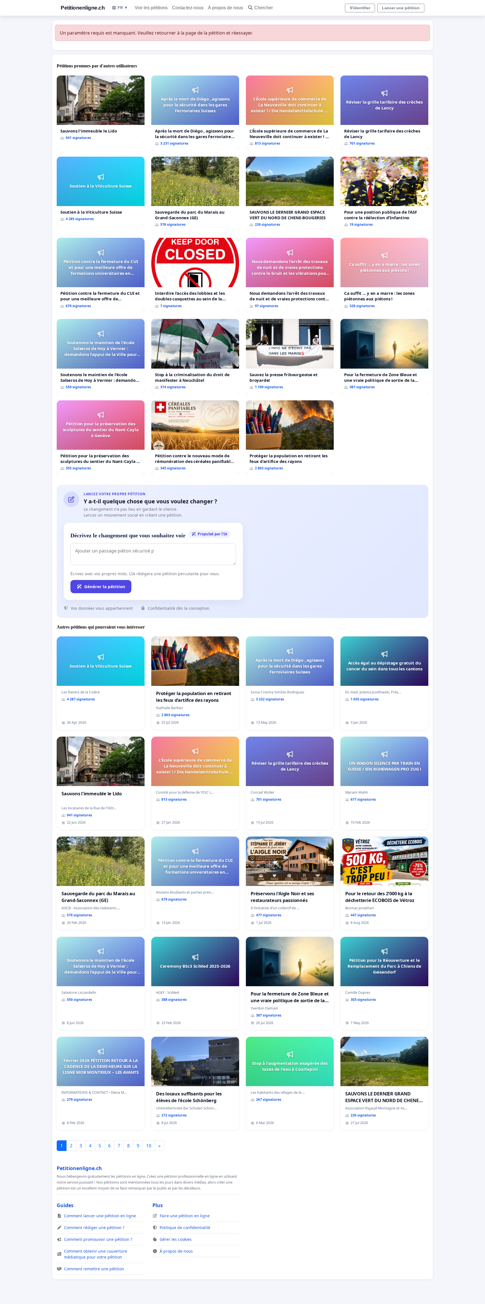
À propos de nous (225, 7)
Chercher (263, 7)
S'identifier (360, 8)
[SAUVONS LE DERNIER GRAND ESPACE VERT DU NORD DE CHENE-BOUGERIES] (290, 194)
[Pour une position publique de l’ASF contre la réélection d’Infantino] (384, 194)
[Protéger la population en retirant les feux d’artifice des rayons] (290, 437)
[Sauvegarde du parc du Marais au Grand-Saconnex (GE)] (195, 194)
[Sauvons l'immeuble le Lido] (101, 110)
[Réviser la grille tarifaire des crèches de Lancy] (384, 113)
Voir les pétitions (151, 7)
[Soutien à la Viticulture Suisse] (101, 191)
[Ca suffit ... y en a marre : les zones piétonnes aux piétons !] (384, 275)
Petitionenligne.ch (83, 8)
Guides (65, 1205)
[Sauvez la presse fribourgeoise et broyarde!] (290, 356)
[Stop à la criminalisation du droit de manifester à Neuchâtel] (195, 356)
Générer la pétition (104, 586)
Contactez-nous (187, 7)
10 (148, 1146)
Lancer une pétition (401, 8)
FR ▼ (123, 7)
